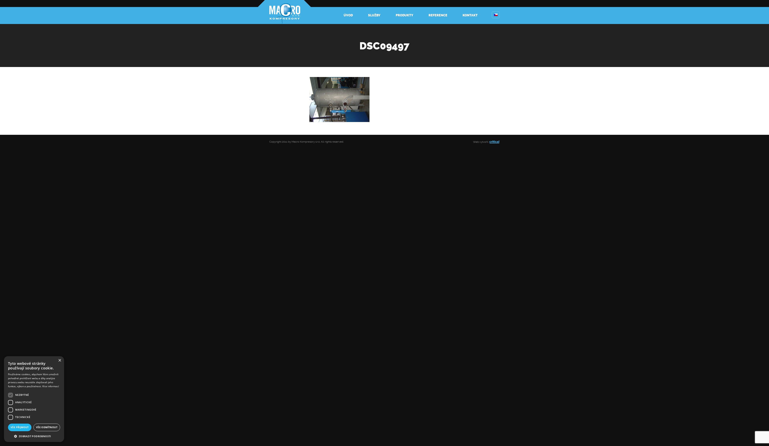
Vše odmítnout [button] (46, 427)
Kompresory (284, 12)
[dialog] (34, 399)
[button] (34, 436)
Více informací (50, 386)
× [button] (59, 360)
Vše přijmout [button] (20, 427)
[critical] (494, 141)
